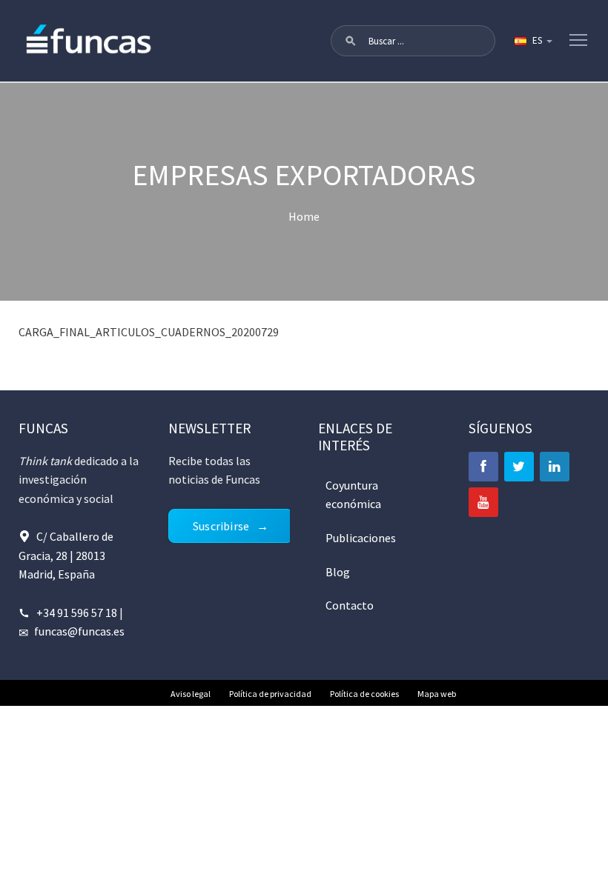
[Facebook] (483, 466)
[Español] (532, 40)
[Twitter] (519, 466)
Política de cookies (364, 693)
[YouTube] (483, 502)
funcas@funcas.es (79, 631)
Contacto (350, 605)
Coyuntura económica (353, 495)
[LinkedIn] (554, 466)
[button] (350, 40)
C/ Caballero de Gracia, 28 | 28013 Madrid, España (66, 555)
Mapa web (436, 693)
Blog (338, 571)
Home (304, 216)
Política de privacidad (270, 693)
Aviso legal (191, 693)
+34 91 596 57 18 (76, 612)
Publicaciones (361, 537)
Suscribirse (221, 525)
